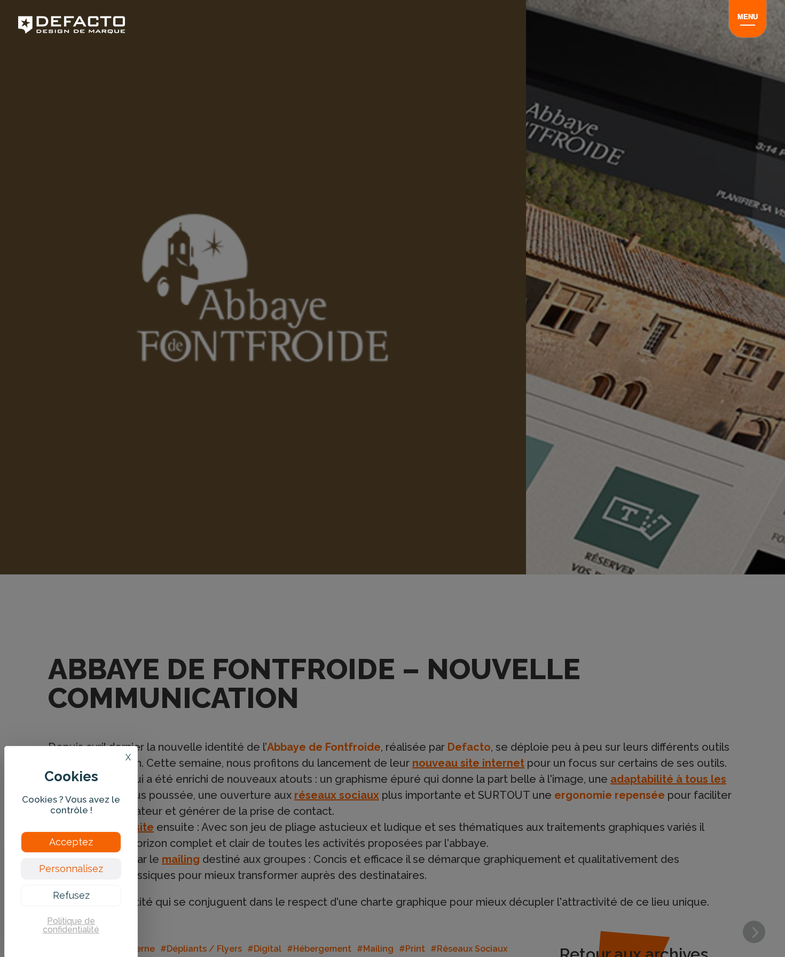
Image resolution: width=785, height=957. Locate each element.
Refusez (71, 895)
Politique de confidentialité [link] (71, 925)
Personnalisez (71, 868)
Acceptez (71, 841)
